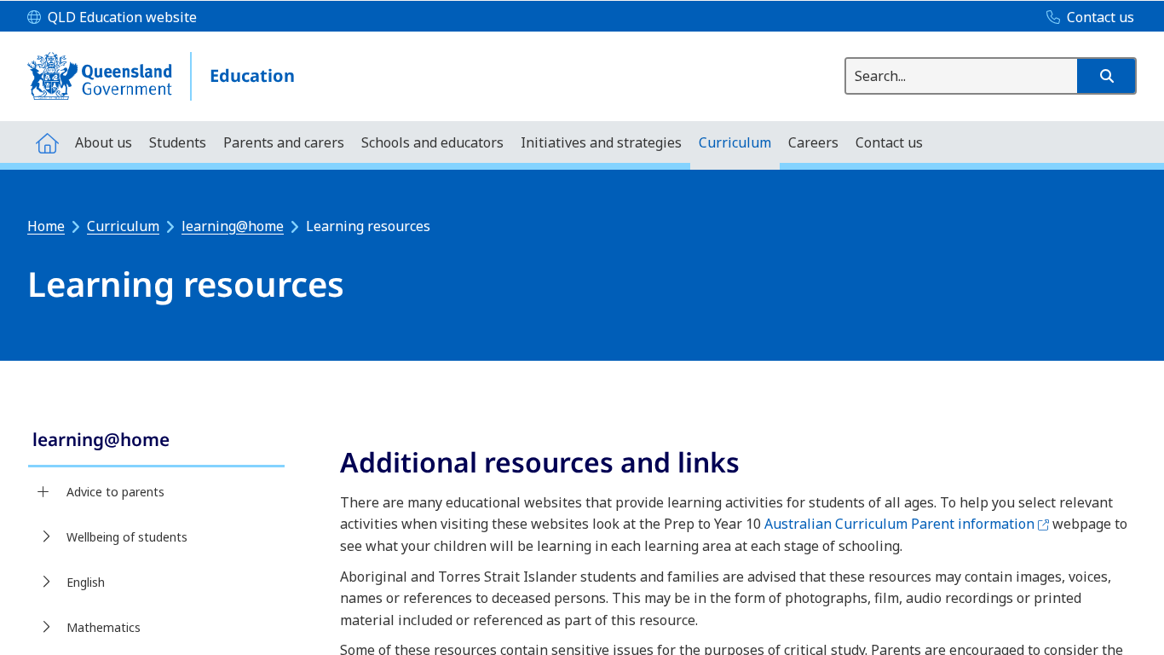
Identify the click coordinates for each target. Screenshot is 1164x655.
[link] (156, 441)
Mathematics (103, 627)
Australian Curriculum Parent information (906, 523)
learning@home (233, 226)
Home (46, 226)
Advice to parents (115, 492)
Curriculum (123, 226)
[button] (1106, 76)
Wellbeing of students (126, 537)
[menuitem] (46, 142)
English (85, 582)
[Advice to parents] (43, 492)
